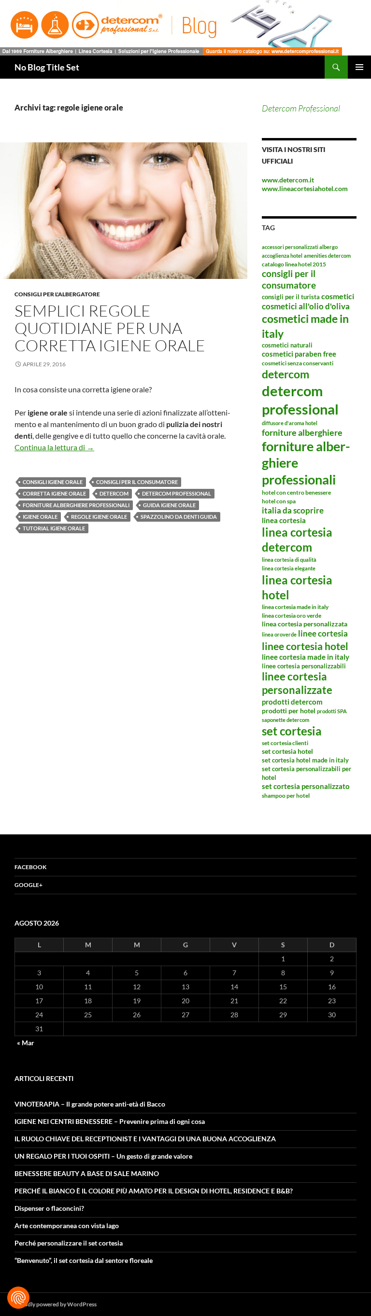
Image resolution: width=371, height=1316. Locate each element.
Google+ (28, 884)
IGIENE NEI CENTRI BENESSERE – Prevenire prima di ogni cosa (109, 1121)
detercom (114, 493)
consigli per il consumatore (137, 482)
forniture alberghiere (302, 432)
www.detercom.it (288, 180)
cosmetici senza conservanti (297, 363)
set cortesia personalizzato (306, 786)
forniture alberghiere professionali (76, 505)
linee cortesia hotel (305, 646)
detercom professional (176, 493)
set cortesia (292, 731)
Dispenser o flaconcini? (49, 1208)
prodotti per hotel (288, 710)
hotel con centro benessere (296, 492)
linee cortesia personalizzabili (304, 666)
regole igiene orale (99, 516)
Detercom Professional (301, 108)
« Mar (25, 1043)
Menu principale (359, 67)
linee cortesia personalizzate (297, 683)
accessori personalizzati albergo (300, 247)
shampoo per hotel (286, 795)
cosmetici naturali (287, 345)
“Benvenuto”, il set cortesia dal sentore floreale (83, 1260)
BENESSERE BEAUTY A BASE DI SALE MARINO (86, 1173)
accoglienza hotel (282, 255)
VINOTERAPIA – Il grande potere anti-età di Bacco (89, 1104)
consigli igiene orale (53, 482)
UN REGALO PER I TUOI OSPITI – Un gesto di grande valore (103, 1156)
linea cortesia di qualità (289, 559)
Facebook (30, 867)
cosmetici (337, 296)
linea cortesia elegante (288, 568)
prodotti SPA (332, 711)
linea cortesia (284, 520)
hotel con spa (279, 501)
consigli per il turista (291, 297)
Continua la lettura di (54, 447)
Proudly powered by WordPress (55, 1304)
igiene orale (40, 516)
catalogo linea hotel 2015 (294, 264)
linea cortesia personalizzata (304, 624)
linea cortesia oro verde (291, 615)
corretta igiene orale (54, 493)
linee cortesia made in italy (305, 656)
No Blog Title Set (46, 67)
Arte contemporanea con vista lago (66, 1225)
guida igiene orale (169, 505)
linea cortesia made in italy (295, 606)
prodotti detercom (292, 701)
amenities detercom (327, 255)
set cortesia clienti (285, 743)
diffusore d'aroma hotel (289, 423)
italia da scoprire (293, 510)
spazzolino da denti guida (179, 516)
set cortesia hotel (287, 751)
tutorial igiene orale (54, 528)
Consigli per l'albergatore (57, 294)
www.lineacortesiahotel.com (305, 188)
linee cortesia (323, 633)
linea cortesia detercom (297, 539)
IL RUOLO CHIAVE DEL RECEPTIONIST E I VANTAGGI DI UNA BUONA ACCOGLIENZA (145, 1139)
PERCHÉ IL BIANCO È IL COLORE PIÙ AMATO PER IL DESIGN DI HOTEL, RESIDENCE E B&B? (153, 1191)
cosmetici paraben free (299, 353)
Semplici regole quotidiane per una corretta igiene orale (109, 328)
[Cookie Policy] (18, 1298)
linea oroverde (279, 634)
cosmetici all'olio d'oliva (306, 306)
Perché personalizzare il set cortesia (68, 1243)
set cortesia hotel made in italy (305, 760)
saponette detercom (285, 720)
